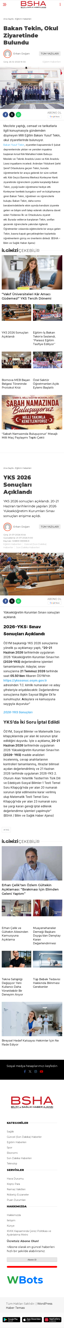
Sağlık (10, 1131)
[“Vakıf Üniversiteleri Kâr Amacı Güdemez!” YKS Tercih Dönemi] (32, 272)
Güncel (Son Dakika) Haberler (24, 1136)
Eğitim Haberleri (52, 61)
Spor (9, 1147)
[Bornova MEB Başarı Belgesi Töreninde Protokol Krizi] (16, 364)
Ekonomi (12, 1152)
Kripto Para (13, 1184)
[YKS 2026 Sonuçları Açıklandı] (16, 316)
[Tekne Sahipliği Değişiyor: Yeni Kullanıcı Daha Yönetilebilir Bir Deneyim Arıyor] (16, 963)
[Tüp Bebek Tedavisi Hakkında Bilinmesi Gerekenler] (47, 963)
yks (7, 829)
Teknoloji (12, 1163)
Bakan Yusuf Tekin (13, 144)
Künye (11, 1225)
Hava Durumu (15, 1178)
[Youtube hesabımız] (41, 1072)
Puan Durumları (16, 1200)
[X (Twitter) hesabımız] (30, 1072)
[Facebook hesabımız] (25, 1072)
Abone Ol (32, 1260)
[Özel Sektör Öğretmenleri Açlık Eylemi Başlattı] (47, 364)
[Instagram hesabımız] (35, 1072)
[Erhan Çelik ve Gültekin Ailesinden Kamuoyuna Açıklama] (16, 912)
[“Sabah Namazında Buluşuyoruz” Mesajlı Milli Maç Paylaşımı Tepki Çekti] (32, 412)
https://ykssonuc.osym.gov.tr (25, 680)
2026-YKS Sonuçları (18, 712)
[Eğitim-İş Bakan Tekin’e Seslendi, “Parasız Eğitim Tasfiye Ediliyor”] (47, 316)
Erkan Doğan (21, 53)
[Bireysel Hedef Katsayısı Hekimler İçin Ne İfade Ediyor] (32, 1019)
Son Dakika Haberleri (28, 547)
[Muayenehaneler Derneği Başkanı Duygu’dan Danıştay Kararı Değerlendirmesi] (47, 912)
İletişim (11, 1220)
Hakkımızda (14, 1215)
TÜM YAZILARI (50, 53)
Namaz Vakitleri (16, 1189)
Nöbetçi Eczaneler (18, 1194)
